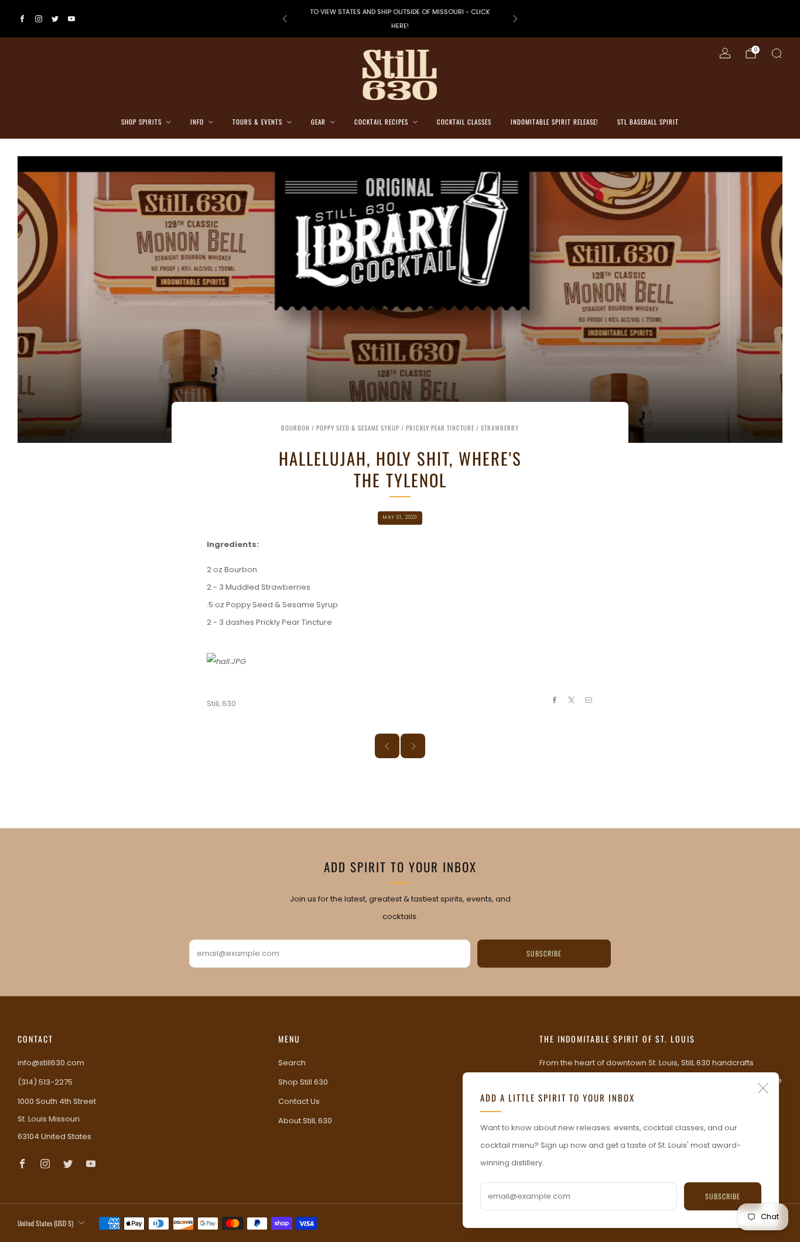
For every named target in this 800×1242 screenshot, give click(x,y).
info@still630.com (51, 1062)
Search (292, 1062)
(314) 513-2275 (45, 1082)
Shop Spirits (141, 121)
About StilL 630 (305, 1120)
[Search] (776, 53)
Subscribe (722, 1196)
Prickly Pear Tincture (440, 427)
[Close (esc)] (763, 1088)
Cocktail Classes (464, 121)
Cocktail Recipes (381, 121)
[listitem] (400, 18)
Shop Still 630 (303, 1082)
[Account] (725, 53)
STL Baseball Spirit (648, 121)
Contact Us (299, 1101)
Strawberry (500, 427)
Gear (318, 121)
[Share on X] (571, 699)
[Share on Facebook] (554, 699)
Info (197, 121)
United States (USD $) (45, 1223)
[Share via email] (588, 699)
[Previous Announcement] (284, 18)
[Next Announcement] (515, 18)
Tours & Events (257, 121)
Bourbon (295, 427)
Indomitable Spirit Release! (554, 121)
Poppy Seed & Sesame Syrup (357, 427)
